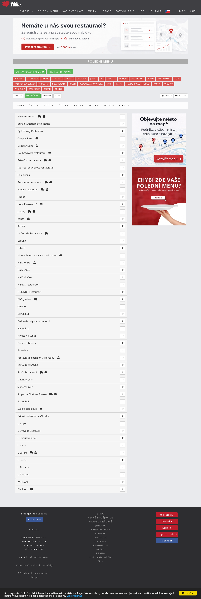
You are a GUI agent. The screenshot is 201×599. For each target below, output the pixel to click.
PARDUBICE (100, 545)
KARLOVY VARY (100, 529)
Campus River (25, 138)
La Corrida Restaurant (30, 233)
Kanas (21, 218)
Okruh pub (24, 313)
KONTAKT (155, 11)
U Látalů (22, 452)
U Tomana (23, 474)
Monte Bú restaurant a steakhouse (37, 255)
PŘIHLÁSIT (188, 11)
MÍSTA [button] (92, 11)
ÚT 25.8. (34, 105)
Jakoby (21, 211)
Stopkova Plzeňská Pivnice (32, 394)
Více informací (75, 595)
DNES (20, 105)
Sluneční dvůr (25, 387)
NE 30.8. (109, 105)
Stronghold (24, 401)
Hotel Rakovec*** (27, 204)
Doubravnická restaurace (31, 153)
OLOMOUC (100, 537)
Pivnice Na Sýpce (27, 335)
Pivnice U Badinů (27, 343)
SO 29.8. (94, 105)
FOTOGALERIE (125, 11)
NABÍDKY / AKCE (73, 11)
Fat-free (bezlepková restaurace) (36, 167)
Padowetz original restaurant (34, 321)
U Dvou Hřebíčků (27, 438)
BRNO (100, 513)
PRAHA (100, 553)
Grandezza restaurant (30, 182)
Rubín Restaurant (27, 372)
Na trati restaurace (28, 284)
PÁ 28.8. (79, 105)
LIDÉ (141, 11)
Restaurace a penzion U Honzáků (36, 357)
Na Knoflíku (24, 262)
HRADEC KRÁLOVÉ (100, 521)
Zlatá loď (22, 489)
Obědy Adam (24, 299)
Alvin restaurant (26, 116)
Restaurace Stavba (28, 365)
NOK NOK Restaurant (29, 292)
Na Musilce (24, 270)
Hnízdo (21, 196)
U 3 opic (22, 423)
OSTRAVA (101, 541)
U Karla (22, 445)
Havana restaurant (28, 189)
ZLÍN (101, 561)
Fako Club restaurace (29, 160)
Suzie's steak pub (27, 408)
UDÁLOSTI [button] (25, 11)
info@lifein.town (39, 557)
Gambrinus (24, 175)
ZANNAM (23, 481)
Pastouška (23, 328)
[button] (170, 11)
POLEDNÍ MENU (48, 11)
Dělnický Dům (25, 145)
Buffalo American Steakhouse (34, 123)
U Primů (22, 460)
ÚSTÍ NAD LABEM (100, 557)
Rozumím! (187, 593)
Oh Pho (22, 306)
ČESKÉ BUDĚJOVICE (100, 517)
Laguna (22, 240)
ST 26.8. (49, 105)
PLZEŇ (100, 549)
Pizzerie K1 (24, 350)
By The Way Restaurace (31, 131)
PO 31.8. (124, 105)
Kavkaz (21, 226)
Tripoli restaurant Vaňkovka (33, 416)
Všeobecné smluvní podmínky (34, 565)
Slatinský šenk (25, 379)
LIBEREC (100, 533)
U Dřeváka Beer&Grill (29, 430)
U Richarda (23, 467)
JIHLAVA (100, 525)
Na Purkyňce (25, 277)
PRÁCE (107, 11)
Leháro (21, 248)
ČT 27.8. (64, 105)
